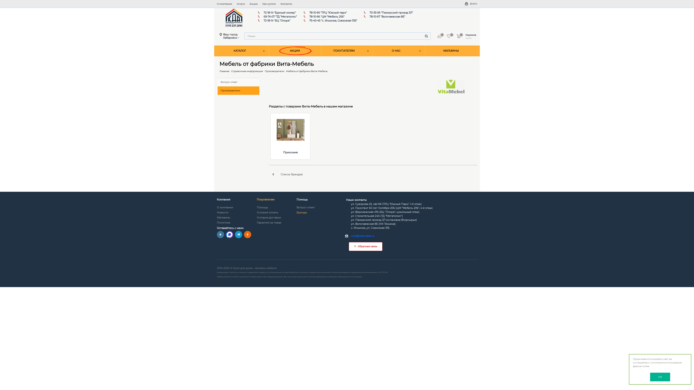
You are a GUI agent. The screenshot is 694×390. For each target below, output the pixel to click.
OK (660, 376)
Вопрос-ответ (306, 207)
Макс (229, 234)
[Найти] (426, 36)
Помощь (262, 207)
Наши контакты (356, 200)
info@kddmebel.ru (362, 236)
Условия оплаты (267, 212)
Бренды (302, 212)
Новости (222, 212)
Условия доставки (269, 217)
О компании (225, 207)
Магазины (223, 217)
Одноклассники (247, 234)
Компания (223, 199)
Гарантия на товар (269, 222)
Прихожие (290, 152)
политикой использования (666, 362)
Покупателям (266, 199)
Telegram (238, 234)
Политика (223, 222)
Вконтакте (220, 234)
